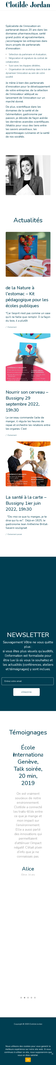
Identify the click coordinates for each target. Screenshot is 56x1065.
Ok (28, 1060)
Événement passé (15, 534)
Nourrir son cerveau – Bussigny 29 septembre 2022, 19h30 (27, 401)
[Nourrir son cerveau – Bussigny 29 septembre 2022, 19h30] (28, 357)
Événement (12, 327)
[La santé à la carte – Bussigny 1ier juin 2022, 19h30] (28, 463)
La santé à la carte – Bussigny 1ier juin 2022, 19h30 (26, 503)
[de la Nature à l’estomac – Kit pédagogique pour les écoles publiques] (28, 254)
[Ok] (52, 1053)
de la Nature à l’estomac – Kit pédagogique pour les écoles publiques (27, 297)
